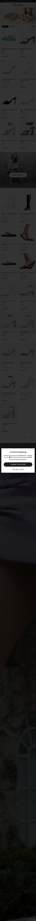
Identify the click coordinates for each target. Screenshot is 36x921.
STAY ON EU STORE (18, 469)
